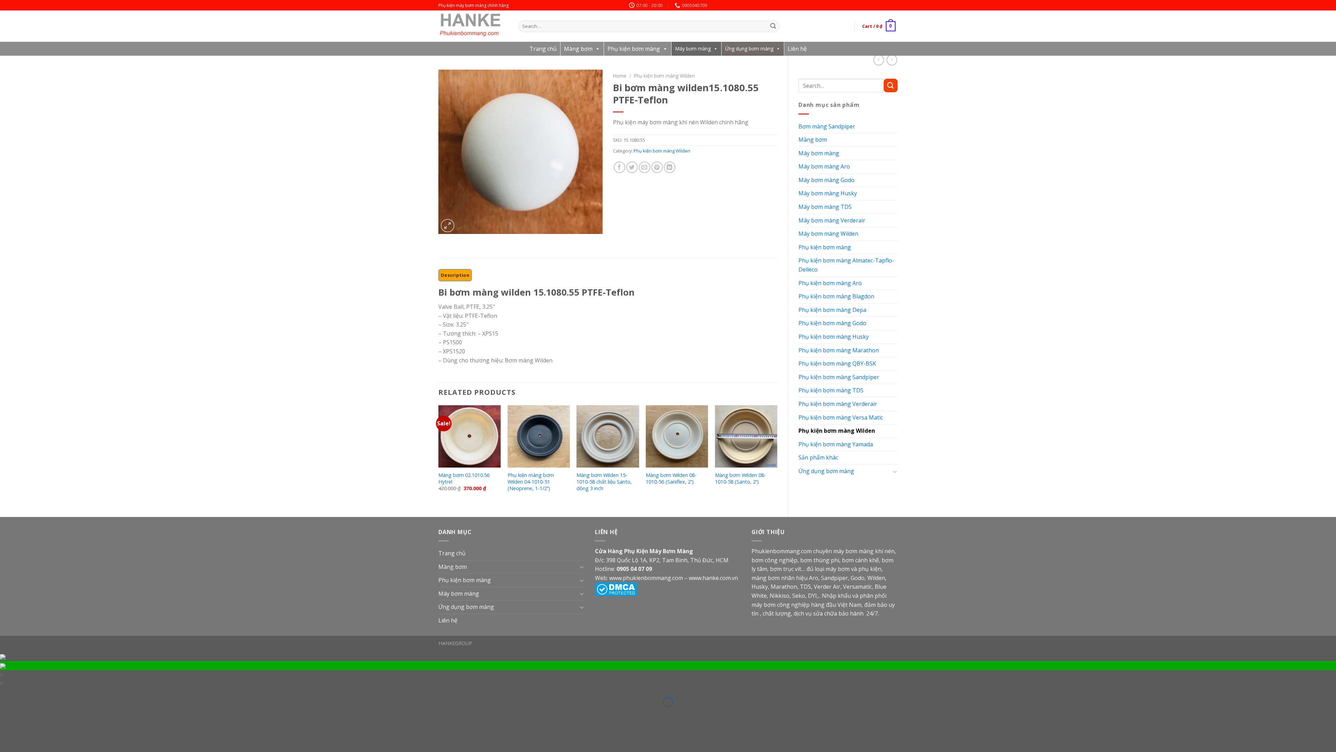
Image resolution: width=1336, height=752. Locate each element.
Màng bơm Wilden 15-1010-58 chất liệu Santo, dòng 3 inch (604, 481)
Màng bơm (578, 49)
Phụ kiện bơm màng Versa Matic (840, 417)
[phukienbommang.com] (473, 26)
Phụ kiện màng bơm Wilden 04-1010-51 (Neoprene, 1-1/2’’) (531, 481)
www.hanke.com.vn (713, 578)
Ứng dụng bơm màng (749, 48)
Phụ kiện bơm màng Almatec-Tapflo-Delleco (846, 265)
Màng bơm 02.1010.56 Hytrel (464, 478)
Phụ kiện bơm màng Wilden (836, 430)
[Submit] (773, 26)
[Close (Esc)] (4, 693)
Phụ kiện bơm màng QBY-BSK (837, 363)
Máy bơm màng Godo (826, 180)
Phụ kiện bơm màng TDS (831, 390)
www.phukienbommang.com (646, 578)
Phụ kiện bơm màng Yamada (835, 444)
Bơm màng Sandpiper (826, 126)
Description (455, 275)
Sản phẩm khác (818, 457)
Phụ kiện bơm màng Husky (833, 336)
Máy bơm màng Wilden (828, 233)
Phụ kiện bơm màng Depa (832, 310)
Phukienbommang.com (782, 551)
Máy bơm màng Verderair (831, 220)
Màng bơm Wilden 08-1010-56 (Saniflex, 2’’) (671, 478)
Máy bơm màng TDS (825, 207)
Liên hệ (797, 49)
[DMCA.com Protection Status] (616, 589)
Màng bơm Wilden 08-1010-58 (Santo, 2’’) (740, 478)
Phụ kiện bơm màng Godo (832, 323)
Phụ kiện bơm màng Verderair (837, 404)
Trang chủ (543, 49)
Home (620, 75)
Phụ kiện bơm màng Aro (830, 283)
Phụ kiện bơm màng (633, 49)
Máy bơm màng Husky (827, 193)
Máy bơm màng (693, 48)
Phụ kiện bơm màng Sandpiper (838, 377)
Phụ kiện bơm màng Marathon (838, 350)
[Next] (777, 455)
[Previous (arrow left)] (4, 712)
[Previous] (439, 455)
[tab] (455, 275)
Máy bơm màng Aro (824, 166)
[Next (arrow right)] (15, 712)
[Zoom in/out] (15, 693)
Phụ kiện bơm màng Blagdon (836, 296)
